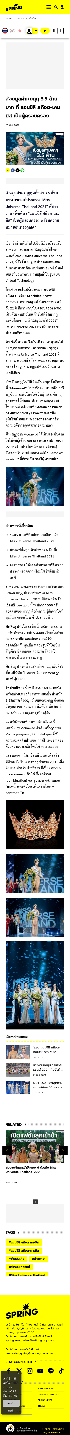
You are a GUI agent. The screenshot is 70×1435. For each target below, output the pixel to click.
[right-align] (55, 6)
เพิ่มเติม (12, 1395)
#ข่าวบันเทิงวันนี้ (19, 1267)
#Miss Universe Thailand (27, 1275)
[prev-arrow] (7, 1150)
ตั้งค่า (11, 1410)
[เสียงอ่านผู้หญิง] (32, 31)
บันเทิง (32, 18)
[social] (30, 1371)
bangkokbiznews (48, 1394)
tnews (42, 1406)
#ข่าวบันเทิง (16, 1259)
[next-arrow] (63, 1150)
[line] (22, 170)
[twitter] (17, 170)
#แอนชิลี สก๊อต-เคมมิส (24, 1250)
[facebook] (13, 170)
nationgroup (46, 1388)
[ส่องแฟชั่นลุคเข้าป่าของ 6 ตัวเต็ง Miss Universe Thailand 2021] (35, 1146)
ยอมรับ (11, 1403)
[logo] (14, 7)
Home (9, 18)
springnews (45, 1400)
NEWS (21, 18)
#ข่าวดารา (39, 1259)
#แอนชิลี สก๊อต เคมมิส (24, 1242)
